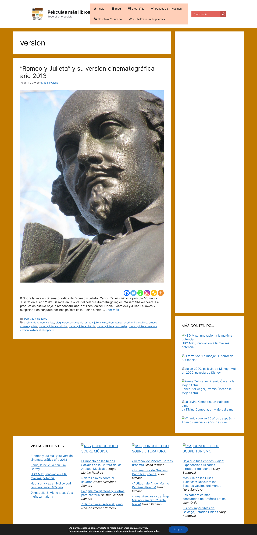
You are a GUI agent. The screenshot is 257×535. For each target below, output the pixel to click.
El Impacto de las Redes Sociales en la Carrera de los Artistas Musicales (101, 464)
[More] (161, 293)
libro (144, 322)
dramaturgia (115, 322)
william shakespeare (42, 330)
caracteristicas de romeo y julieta (81, 322)
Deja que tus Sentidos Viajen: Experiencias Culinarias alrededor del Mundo (203, 464)
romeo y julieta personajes (112, 326)
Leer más (112, 310)
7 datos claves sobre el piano (102, 504)
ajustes (155, 531)
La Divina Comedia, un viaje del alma (208, 409)
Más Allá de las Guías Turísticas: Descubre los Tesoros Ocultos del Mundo (202, 481)
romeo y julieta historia (82, 326)
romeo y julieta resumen (143, 326)
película (153, 322)
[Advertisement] (209, 172)
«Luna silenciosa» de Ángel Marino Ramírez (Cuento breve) (151, 500)
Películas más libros (69, 12)
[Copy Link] (154, 293)
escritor (128, 322)
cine (104, 322)
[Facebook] (127, 293)
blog (58, 322)
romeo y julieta (28, 326)
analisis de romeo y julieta (39, 322)
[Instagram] (147, 293)
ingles (137, 322)
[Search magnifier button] (223, 14)
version (24, 330)
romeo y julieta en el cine (53, 326)
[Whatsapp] (140, 293)
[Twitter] (133, 293)
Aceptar (178, 529)
